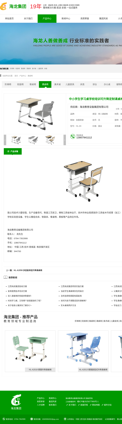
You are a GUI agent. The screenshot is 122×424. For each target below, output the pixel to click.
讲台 (95, 84)
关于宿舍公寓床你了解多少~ (20, 305)
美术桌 (57, 84)
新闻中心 (66, 18)
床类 (82, 84)
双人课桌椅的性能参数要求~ (20, 296)
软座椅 (20, 84)
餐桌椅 (33, 84)
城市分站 (108, 405)
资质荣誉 (84, 18)
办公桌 (107, 84)
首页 (16, 76)
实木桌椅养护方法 (68, 305)
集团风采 (103, 18)
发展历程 (84, 405)
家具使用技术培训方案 (17, 291)
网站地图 (96, 405)
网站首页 (9, 18)
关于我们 (28, 18)
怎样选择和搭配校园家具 (71, 296)
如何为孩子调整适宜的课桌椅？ (74, 301)
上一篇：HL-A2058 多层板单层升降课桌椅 (24, 270)
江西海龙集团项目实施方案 (72, 286)
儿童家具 (70, 84)
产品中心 (47, 18)
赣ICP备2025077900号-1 (88, 402)
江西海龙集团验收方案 (17, 286)
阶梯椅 (8, 84)
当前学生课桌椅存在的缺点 (72, 291)
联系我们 (52, 405)
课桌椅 (30, 76)
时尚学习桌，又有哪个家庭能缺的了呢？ (25, 301)
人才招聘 (41, 405)
